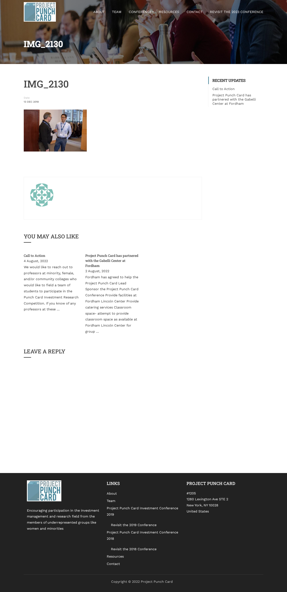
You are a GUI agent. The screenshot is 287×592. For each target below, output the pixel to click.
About (99, 12)
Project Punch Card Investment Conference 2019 (142, 511)
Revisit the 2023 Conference (236, 12)
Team (116, 12)
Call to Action (34, 255)
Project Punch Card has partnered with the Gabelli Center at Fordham (111, 260)
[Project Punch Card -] (40, 12)
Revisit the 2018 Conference (134, 549)
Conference (140, 12)
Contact (195, 12)
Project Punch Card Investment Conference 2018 (142, 535)
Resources (169, 12)
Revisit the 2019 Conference (134, 525)
